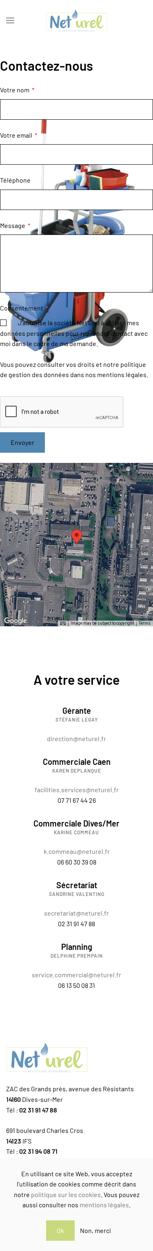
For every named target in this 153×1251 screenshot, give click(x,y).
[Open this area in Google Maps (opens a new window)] (15, 621)
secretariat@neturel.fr (76, 913)
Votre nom (17, 90)
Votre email (18, 135)
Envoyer (22, 442)
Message (15, 225)
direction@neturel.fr (76, 738)
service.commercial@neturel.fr (76, 974)
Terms (145, 623)
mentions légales (104, 1205)
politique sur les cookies (66, 1194)
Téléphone (15, 180)
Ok (60, 1230)
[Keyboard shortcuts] (63, 623)
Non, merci (95, 1230)
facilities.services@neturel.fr (77, 789)
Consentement (24, 308)
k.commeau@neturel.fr (77, 851)
